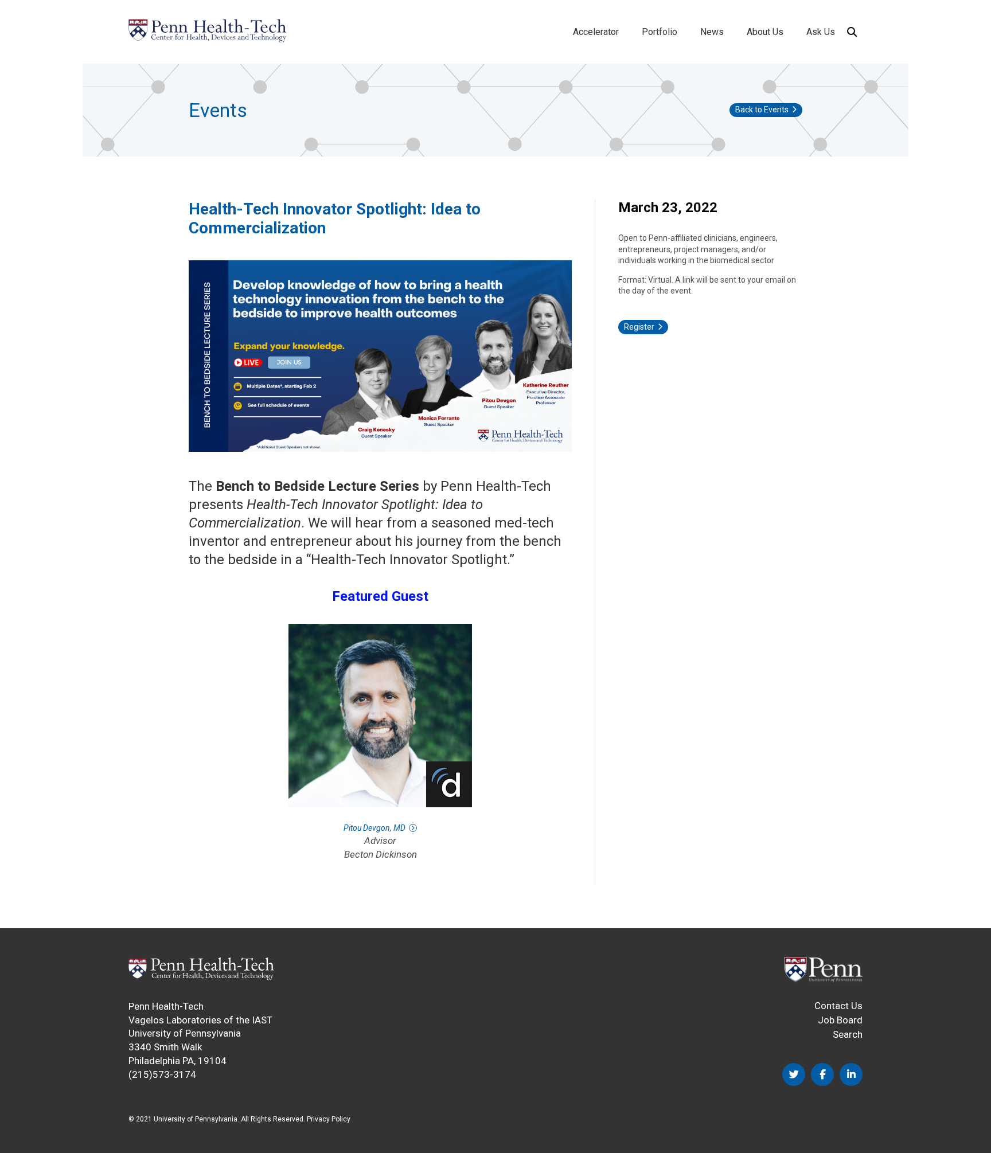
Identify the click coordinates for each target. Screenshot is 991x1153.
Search (848, 1034)
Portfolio (659, 31)
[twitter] (793, 1074)
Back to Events (762, 109)
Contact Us (838, 1005)
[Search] (852, 32)
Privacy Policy (328, 1119)
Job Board (840, 1020)
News (712, 31)
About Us (765, 31)
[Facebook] (822, 1074)
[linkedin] (851, 1074)
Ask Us (820, 31)
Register (639, 326)
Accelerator (596, 31)
